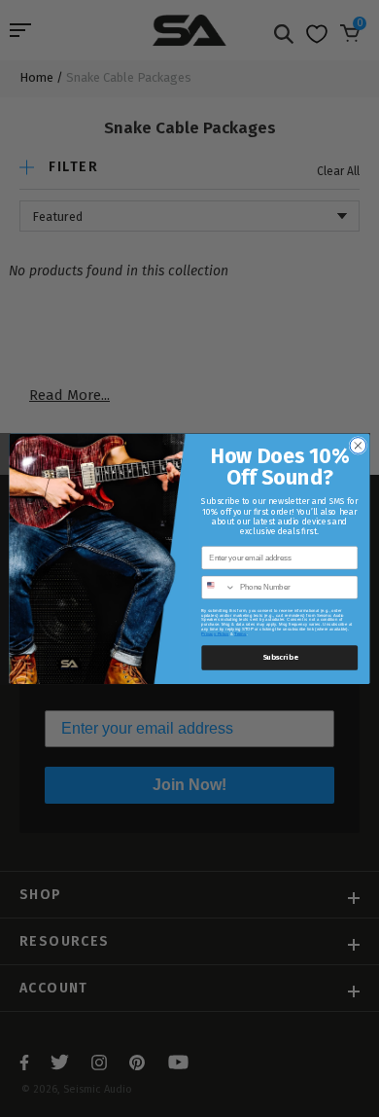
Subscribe (279, 657)
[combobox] (218, 587)
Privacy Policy (214, 633)
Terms (240, 633)
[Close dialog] (358, 445)
